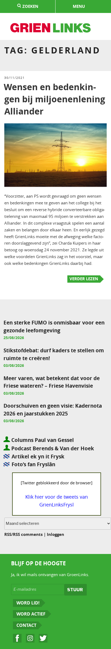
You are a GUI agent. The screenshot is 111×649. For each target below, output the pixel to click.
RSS (7, 534)
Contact (26, 625)
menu (79, 6)
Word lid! (28, 603)
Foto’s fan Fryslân (33, 464)
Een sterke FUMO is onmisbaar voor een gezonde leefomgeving (54, 326)
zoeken (29, 6)
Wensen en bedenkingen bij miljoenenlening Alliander (54, 99)
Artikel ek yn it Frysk (38, 456)
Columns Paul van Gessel (42, 440)
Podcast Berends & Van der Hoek (52, 448)
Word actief (31, 614)
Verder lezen (84, 279)
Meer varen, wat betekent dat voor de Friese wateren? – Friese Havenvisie (52, 382)
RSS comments (28, 534)
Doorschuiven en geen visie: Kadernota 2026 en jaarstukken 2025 (53, 409)
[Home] (51, 29)
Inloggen (55, 534)
